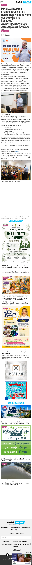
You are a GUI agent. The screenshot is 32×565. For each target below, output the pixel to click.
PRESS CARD (17, 544)
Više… (15, 274)
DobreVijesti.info (4, 527)
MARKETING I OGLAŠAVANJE (19, 542)
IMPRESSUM (6, 542)
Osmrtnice (15, 546)
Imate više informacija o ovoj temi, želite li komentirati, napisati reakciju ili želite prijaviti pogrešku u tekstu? (15, 217)
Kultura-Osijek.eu (15, 530)
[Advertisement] (16, 199)
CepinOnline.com (26, 527)
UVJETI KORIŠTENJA (6, 544)
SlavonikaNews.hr (15, 527)
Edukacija (5, 31)
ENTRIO (17, 151)
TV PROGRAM (26, 544)
